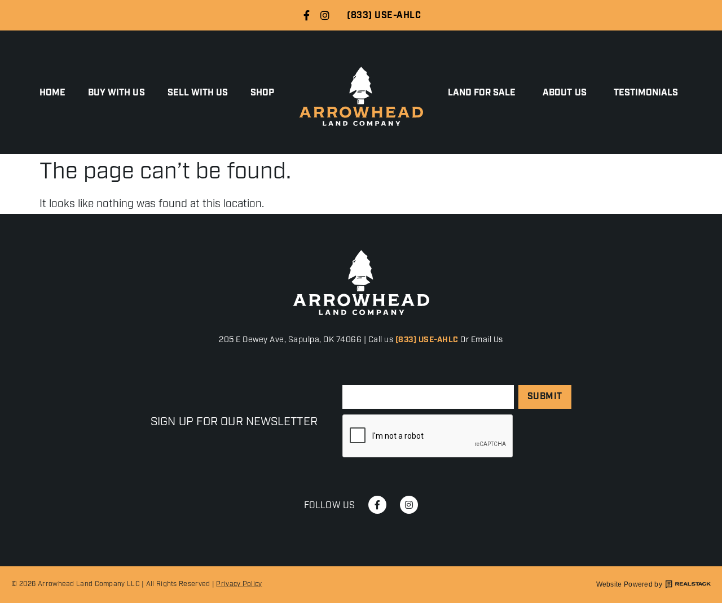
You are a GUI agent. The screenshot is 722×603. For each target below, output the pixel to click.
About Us (564, 93)
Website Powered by (629, 584)
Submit (544, 397)
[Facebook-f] (306, 15)
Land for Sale (482, 93)
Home (52, 93)
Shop (262, 93)
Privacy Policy (239, 584)
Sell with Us (198, 93)
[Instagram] (325, 15)
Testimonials (646, 93)
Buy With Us (116, 93)
